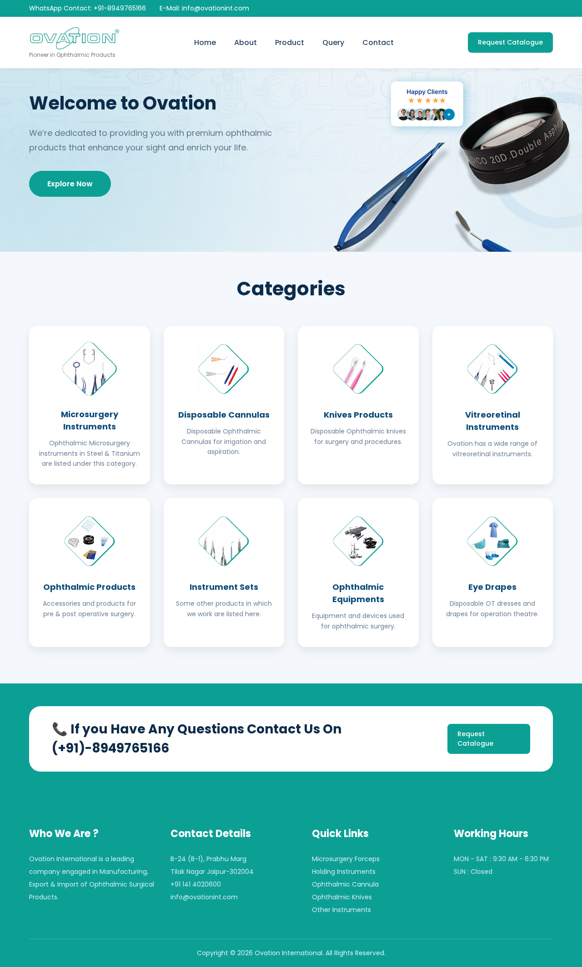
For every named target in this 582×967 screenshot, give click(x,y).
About (245, 42)
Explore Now (70, 184)
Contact (378, 42)
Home (205, 42)
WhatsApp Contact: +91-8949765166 (87, 8)
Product (289, 42)
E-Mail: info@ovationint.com (204, 8)
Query (333, 42)
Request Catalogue (510, 42)
